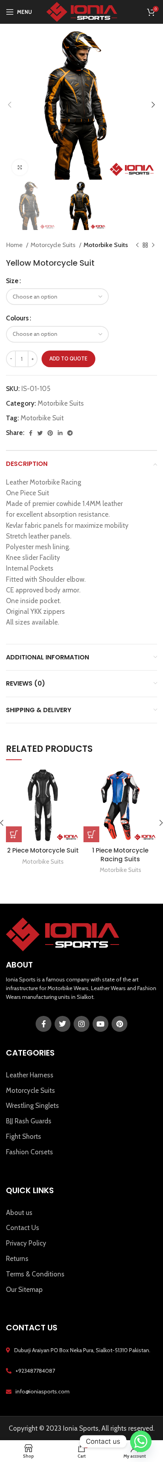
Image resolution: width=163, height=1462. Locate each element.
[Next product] (153, 245)
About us (19, 1213)
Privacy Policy (26, 1243)
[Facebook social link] (31, 433)
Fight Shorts (23, 1136)
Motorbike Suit (42, 418)
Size (12, 281)
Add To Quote (68, 358)
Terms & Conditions (35, 1274)
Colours (17, 318)
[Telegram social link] (70, 433)
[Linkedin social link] (60, 433)
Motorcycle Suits (53, 245)
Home (15, 245)
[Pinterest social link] (50, 433)
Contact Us (22, 1228)
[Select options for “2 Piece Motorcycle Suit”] (14, 834)
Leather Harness (29, 1075)
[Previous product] (137, 245)
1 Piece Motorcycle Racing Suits (120, 854)
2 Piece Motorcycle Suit (43, 850)
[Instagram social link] (81, 1024)
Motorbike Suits (105, 245)
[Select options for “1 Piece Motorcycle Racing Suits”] (91, 834)
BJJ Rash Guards (28, 1121)
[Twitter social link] (40, 433)
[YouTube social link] (100, 1024)
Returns (17, 1259)
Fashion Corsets (29, 1152)
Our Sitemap (24, 1289)
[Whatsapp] (141, 1441)
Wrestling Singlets (32, 1105)
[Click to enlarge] (20, 167)
